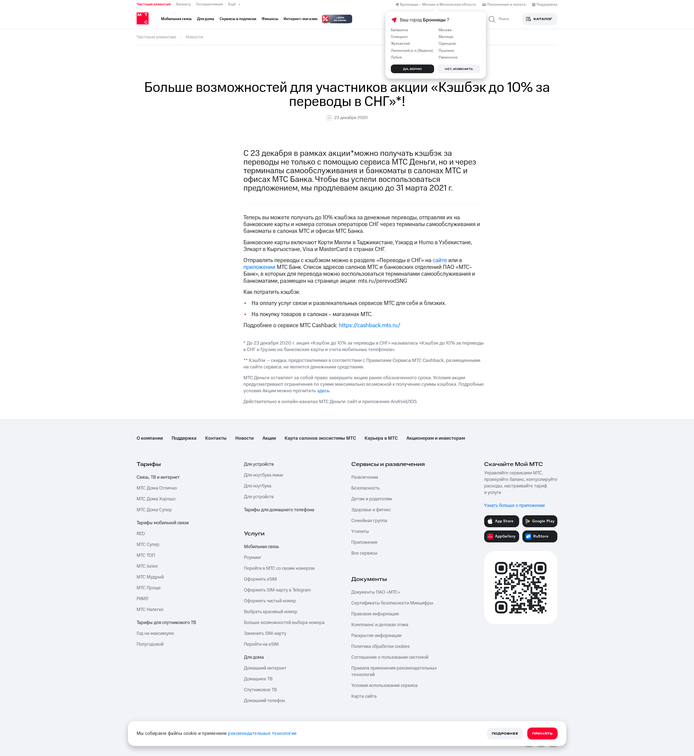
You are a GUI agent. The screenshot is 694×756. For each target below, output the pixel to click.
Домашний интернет (265, 668)
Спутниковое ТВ (260, 690)
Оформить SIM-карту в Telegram (277, 590)
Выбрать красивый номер (270, 612)
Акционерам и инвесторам (435, 438)
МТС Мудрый (150, 577)
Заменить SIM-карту (265, 633)
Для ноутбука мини (263, 475)
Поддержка (184, 438)
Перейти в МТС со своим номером (279, 568)
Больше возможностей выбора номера (284, 622)
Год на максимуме (155, 633)
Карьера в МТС (381, 438)
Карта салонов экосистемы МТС (320, 438)
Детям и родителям (371, 499)
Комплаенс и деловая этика (379, 625)
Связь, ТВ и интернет (158, 477)
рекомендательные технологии (262, 733)
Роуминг (252, 557)
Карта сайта (364, 696)
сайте (440, 260)
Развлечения (364, 477)
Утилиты (360, 531)
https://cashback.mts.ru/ (369, 325)
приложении (260, 267)
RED (141, 533)
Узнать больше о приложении (514, 505)
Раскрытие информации (376, 635)
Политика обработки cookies (380, 646)
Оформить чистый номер (270, 601)
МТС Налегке (150, 609)
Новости (244, 438)
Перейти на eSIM (261, 644)
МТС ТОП (146, 555)
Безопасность (365, 488)
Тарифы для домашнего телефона (279, 510)
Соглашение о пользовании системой (389, 657)
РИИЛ (142, 599)
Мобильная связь (261, 546)
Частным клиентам (154, 4)
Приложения (364, 542)
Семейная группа (369, 520)
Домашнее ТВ (258, 679)
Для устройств (259, 464)
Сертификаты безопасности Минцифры (392, 603)
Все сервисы (364, 553)
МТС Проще (149, 588)
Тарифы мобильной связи (163, 523)
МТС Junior (147, 566)
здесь (323, 390)
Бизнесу (183, 4)
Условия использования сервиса (384, 685)
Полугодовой (150, 644)
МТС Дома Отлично (157, 488)
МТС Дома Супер (154, 510)
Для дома (254, 657)
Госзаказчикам (209, 4)
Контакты (216, 438)
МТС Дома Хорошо (156, 499)
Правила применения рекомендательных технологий (394, 671)
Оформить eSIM (260, 579)
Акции (269, 438)
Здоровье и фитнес (371, 510)
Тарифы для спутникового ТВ (166, 622)
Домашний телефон (264, 700)
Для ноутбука (257, 486)
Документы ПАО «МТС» (375, 592)
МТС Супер (148, 544)
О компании (150, 438)
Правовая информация (375, 614)
